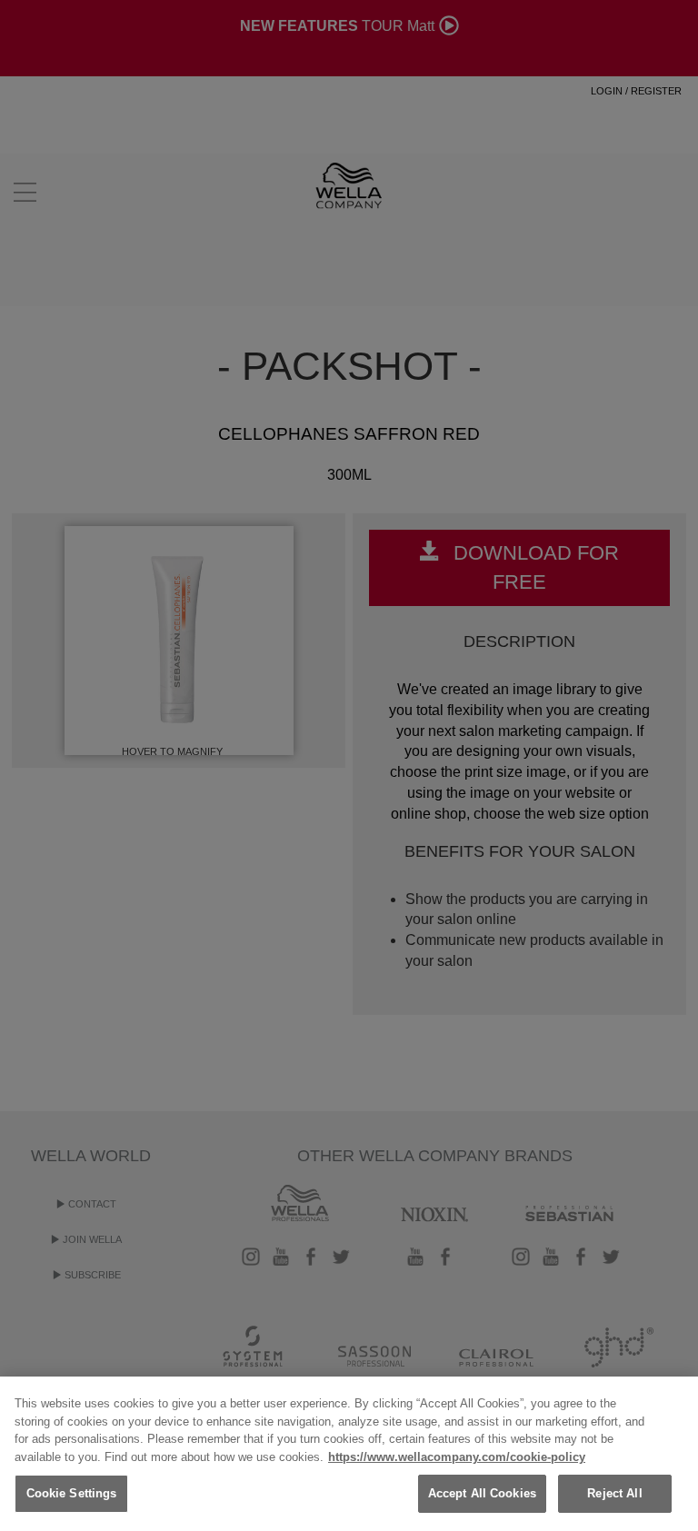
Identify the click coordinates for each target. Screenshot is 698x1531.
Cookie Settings (71, 1493)
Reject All (614, 1493)
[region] (349, 1454)
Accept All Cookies (482, 1493)
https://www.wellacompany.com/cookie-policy (456, 1457)
